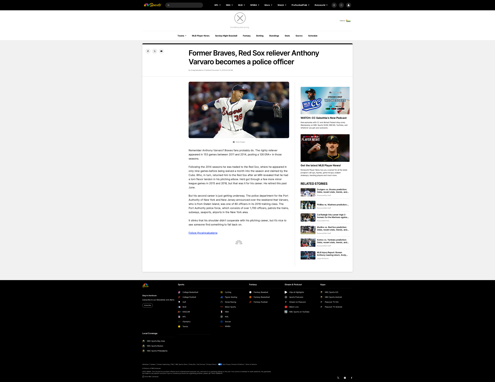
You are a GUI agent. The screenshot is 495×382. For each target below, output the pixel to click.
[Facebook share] (148, 51)
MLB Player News (200, 35)
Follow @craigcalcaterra (203, 232)
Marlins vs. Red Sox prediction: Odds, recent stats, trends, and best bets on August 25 (332, 228)
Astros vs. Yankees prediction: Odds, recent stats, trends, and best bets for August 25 (332, 241)
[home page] (152, 5)
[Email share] (161, 51)
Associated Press (323, 221)
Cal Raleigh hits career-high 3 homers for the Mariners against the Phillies (332, 216)
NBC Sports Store (181, 364)
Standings (274, 35)
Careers (152, 364)
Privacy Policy (211, 364)
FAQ (172, 364)
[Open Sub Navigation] (220, 5)
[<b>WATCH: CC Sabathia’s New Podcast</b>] (325, 100)
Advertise (145, 364)
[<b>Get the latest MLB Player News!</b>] (325, 148)
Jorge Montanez (323, 258)
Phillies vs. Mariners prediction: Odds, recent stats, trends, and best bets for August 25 (332, 204)
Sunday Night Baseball (226, 35)
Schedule (312, 35)
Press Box (192, 364)
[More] (334, 5)
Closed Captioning (163, 364)
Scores (299, 35)
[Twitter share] (154, 51)
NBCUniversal (156, 368)
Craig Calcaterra (197, 70)
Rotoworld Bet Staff (324, 195)
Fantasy (247, 35)
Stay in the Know (149, 295)
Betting (259, 35)
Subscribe (147, 305)
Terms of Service (251, 364)
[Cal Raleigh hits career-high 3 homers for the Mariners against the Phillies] (308, 217)
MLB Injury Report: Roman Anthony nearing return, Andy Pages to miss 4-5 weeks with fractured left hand (331, 253)
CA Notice (240, 364)
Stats (287, 35)
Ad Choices (201, 364)
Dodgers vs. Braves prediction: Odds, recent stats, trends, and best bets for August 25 (332, 190)
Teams (181, 35)
